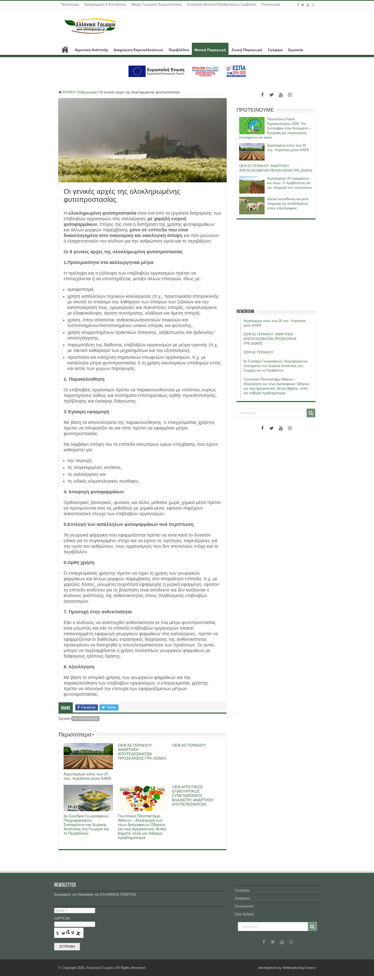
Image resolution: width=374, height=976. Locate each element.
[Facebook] (297, 5)
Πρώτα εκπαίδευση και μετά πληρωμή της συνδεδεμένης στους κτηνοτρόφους (288, 203)
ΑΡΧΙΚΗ (65, 49)
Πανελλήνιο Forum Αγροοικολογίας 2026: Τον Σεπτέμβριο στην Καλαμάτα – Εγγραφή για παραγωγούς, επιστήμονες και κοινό (275, 128)
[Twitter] (302, 5)
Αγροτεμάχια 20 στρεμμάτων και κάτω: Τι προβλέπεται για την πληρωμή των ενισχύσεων (289, 182)
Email (60, 910)
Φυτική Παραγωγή (210, 50)
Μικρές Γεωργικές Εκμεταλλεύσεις (156, 4)
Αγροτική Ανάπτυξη (91, 50)
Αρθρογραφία (87, 92)
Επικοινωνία (271, 4)
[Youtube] (308, 5)
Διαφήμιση (242, 898)
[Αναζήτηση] (311, 413)
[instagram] (313, 5)
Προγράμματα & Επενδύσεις (105, 4)
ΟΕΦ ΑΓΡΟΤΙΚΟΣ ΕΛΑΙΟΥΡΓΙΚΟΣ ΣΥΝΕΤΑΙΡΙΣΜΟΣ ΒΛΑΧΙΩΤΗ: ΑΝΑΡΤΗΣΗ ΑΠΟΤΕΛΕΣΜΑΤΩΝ (192, 795)
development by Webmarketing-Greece (286, 968)
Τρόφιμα (275, 50)
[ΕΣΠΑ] (187, 71)
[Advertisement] (276, 264)
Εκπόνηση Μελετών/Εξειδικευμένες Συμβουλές (221, 4)
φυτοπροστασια (86, 718)
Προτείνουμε (70, 4)
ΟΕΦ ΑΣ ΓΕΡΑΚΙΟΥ (189, 745)
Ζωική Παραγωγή (247, 50)
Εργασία (295, 50)
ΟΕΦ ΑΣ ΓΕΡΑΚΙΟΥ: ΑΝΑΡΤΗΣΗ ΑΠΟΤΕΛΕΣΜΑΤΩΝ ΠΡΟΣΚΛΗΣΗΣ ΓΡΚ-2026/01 (142, 751)
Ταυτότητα (242, 890)
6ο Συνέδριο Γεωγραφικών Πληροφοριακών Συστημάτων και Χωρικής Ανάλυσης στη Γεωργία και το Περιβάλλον (86, 824)
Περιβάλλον (179, 50)
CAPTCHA (63, 918)
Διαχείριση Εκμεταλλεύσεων (138, 50)
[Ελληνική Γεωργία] (90, 25)
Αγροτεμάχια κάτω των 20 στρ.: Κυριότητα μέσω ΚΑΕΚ (87, 776)
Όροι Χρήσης (244, 914)
